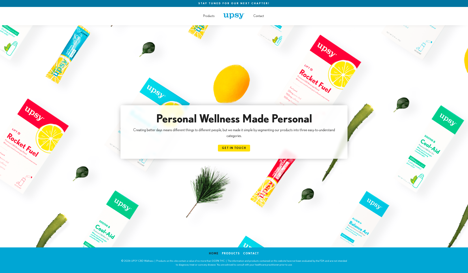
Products (209, 16)
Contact (258, 16)
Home (214, 253)
